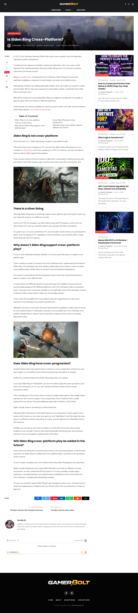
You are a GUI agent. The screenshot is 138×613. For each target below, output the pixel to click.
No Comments (63, 45)
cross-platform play (37, 109)
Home (50, 600)
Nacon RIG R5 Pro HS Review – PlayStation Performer (113, 241)
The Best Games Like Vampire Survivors (26, 510)
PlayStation (27, 150)
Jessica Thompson (106, 92)
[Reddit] (6, 75)
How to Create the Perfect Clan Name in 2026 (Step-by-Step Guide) (114, 86)
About (59, 600)
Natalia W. (17, 45)
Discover (81, 10)
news (28, 141)
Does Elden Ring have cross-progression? (64, 121)
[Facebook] (6, 62)
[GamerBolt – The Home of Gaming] (69, 4)
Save (7, 72)
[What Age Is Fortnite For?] (114, 119)
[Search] (133, 4)
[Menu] (5, 4)
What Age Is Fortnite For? (111, 137)
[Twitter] (6, 67)
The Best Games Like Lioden (62, 510)
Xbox (80, 147)
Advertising (69, 600)
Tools (68, 10)
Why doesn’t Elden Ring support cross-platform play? (30, 126)
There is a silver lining (23, 123)
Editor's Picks (14, 33)
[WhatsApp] (6, 81)
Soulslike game (26, 77)
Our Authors (84, 600)
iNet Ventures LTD (77, 605)
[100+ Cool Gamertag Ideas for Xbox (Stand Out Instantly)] (114, 168)
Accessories (101, 232)
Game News (56, 10)
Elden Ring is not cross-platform (27, 120)
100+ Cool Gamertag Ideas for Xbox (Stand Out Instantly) (113, 187)
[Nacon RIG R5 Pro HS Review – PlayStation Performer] (114, 222)
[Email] (6, 87)
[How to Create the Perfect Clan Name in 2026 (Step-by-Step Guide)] (114, 65)
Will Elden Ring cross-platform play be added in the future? (67, 126)
